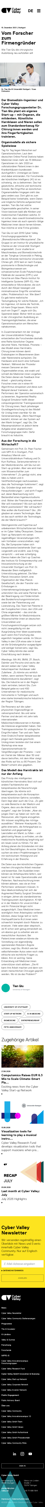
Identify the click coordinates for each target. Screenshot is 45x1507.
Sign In (22, 1466)
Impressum (5, 1499)
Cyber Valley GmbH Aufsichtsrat (14, 1432)
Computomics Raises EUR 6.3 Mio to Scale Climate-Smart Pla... (22, 1079)
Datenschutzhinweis (13, 1270)
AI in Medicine (33, 1014)
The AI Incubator (8, 1329)
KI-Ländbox (6, 1334)
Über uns (5, 1406)
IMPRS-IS (5, 1355)
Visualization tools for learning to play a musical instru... (19, 1135)
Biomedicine (10, 1020)
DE (30, 11)
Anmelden (22, 1278)
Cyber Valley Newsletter (11, 1313)
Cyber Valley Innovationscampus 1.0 (16, 1416)
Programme (6, 1324)
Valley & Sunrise (8, 1340)
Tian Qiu (18, 986)
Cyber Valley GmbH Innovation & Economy (20, 1374)
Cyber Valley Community (11, 1411)
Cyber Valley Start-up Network (14, 1379)
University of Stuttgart (16, 1007)
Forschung (6, 1345)
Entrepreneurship (30, 1020)
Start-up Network (13, 1014)
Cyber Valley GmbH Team (11, 1422)
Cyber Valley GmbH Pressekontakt (15, 1438)
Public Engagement (10, 1395)
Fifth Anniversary (13, 1027)
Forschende (6, 1350)
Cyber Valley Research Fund (13, 1369)
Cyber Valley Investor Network (14, 1390)
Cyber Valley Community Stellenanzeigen (18, 1318)
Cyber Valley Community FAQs (14, 1443)
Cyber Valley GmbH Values (12, 1427)
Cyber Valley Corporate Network (14, 1385)
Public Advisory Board (10, 1400)
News (3, 1308)
